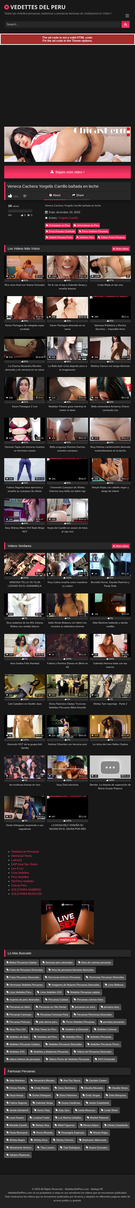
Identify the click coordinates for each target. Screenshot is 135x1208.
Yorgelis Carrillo (68, 217)
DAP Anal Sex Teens (24, 864)
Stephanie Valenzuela (94, 1140)
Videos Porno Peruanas (113, 237)
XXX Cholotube (106, 1059)
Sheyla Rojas (100, 1132)
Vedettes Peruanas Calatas (24, 1044)
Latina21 (16, 860)
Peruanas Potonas (19, 1021)
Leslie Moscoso (86, 1110)
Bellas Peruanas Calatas (23, 962)
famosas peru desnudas (59, 962)
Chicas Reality (17, 1087)
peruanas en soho (85, 1006)
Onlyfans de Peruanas (25, 851)
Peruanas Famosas (20, 1014)
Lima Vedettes (20, 872)
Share (80, 195)
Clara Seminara (66, 1087)
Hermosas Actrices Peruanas (64, 977)
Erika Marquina (117, 1095)
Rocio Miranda (44, 1132)
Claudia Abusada (93, 1087)
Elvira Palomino (68, 1095)
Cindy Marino (41, 1087)
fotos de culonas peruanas (96, 962)
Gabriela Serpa (44, 1102)
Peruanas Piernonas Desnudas (94, 1014)
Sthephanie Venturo (20, 1147)
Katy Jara (64, 1110)
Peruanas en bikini (19, 1006)
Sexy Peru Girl (17, 1029)
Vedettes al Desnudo (76, 1029)
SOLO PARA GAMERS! (26, 889)
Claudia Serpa (120, 1087)
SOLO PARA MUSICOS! (26, 893)
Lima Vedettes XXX (51, 992)
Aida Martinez (17, 1080)
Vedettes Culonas (107, 1029)
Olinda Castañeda (118, 1125)
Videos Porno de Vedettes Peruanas (69, 1059)
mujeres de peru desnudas (24, 999)
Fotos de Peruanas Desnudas (26, 969)
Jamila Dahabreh (18, 1110)
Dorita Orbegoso (41, 1095)
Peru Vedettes (20, 876)
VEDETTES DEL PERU (37, 7)
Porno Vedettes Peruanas (95, 231)
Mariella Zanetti (18, 1125)
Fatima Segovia (18, 1102)
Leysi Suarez (16, 1117)
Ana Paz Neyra (71, 1080)
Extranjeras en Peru (59, 225)
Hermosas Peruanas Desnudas (106, 977)
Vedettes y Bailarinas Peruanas (51, 1051)
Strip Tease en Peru (45, 1029)
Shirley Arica (40, 1140)
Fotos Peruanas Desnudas (24, 977)
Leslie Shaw (111, 1110)
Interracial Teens (21, 855)
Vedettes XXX (17, 1051)
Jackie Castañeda (99, 1102)
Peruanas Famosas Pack (54, 1014)
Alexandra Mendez (44, 1080)
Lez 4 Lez (17, 868)
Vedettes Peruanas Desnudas (65, 1044)
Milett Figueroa (66, 1125)
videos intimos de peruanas (24, 1059)
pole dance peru (48, 1021)
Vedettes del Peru (47, 1036)
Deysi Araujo (16, 1095)
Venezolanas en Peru (88, 225)
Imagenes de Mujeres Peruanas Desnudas (75, 984)
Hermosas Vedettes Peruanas (26, 984)
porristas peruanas (113, 1021)
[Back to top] (124, 1197)
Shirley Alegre (17, 1140)
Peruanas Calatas (58, 999)
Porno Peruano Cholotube (62, 231)
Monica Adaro (91, 1125)
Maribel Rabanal (99, 1117)
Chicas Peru (19, 885)
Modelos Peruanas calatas (85, 992)
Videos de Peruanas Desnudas (94, 1051)
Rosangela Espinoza (72, 1132)
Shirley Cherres (64, 1140)
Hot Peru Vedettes (22, 881)
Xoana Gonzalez (98, 1147)
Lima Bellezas (116, 984)
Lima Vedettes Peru (20, 992)
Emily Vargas (93, 1095)
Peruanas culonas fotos (90, 999)
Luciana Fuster (41, 1117)
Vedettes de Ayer (18, 1036)
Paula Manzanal (18, 1132)
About (56, 195)
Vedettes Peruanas (100, 1036)
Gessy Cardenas (71, 1102)
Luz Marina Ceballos (69, 1117)
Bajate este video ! (69, 172)
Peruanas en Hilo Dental (52, 1006)
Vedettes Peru (86, 237)
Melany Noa (42, 1125)
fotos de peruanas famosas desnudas (73, 969)
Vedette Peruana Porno (60, 237)
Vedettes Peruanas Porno (105, 1044)
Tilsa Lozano (47, 1147)
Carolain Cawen (98, 1080)
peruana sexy (111, 1006)
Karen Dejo (43, 1110)
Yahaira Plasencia (19, 1154)
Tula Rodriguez (71, 1147)
